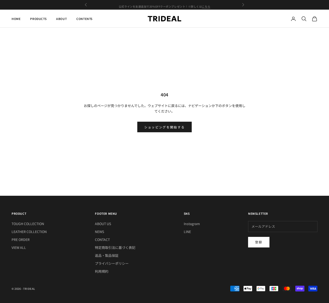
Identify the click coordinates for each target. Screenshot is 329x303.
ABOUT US (103, 223)
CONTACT (102, 239)
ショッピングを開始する (164, 127)
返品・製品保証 (106, 255)
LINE (187, 231)
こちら (206, 5)
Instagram (192, 223)
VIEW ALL (19, 247)
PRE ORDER (21, 239)
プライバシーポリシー (112, 263)
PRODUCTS (38, 19)
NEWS (99, 231)
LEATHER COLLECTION (29, 231)
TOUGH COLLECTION (28, 223)
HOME (16, 19)
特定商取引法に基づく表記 (115, 247)
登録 (259, 242)
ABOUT (61, 19)
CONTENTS (84, 19)
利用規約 (101, 271)
